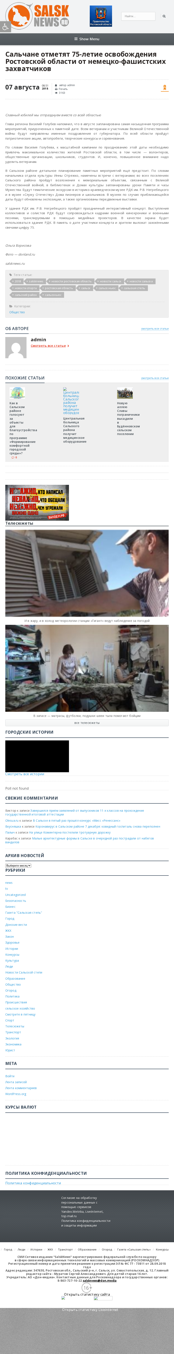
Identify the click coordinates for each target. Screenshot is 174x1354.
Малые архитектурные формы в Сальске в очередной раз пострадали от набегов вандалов (79, 840)
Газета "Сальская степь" (23, 913)
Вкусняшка (13, 826)
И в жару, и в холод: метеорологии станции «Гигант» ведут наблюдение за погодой (87, 621)
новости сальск (110, 281)
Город (9, 918)
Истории (11, 949)
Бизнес (10, 907)
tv (6, 889)
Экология (12, 1038)
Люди (9, 966)
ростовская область (59, 288)
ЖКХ (8, 931)
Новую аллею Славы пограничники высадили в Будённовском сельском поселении (128, 418)
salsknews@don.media (100, 1281)
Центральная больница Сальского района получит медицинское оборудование (75, 429)
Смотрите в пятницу (20, 1014)
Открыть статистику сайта (87, 1294)
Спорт (9, 1020)
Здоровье (12, 942)
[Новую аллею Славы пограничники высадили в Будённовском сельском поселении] (125, 389)
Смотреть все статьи (48, 346)
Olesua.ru (12, 820)
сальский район (26, 295)
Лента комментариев (21, 1088)
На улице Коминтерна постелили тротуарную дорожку (70, 832)
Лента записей (16, 1082)
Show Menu (89, 38)
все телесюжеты (87, 723)
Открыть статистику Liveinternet (90, 1309)
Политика (12, 996)
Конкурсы (12, 955)
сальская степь (134, 288)
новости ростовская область (72, 281)
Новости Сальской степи (23, 972)
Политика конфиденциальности (33, 1183)
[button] (5, 26)
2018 (18, 281)
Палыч (10, 832)
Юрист (10, 1050)
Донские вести (16, 925)
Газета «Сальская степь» (133, 1249)
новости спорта (26, 288)
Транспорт (13, 1032)
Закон (9, 936)
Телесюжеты (14, 1026)
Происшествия (16, 1002)
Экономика (13, 1044)
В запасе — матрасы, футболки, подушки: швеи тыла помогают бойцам (86, 716)
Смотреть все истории (24, 774)
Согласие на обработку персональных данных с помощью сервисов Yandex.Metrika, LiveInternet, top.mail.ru (82, 1207)
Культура (12, 960)
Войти (10, 1076)
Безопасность (15, 901)
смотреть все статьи (155, 328)
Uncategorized (15, 895)
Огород (10, 990)
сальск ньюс (107, 288)
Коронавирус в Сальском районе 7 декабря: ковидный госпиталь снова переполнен (97, 826)
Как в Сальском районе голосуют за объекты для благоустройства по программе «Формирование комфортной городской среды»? (23, 428)
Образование (15, 978)
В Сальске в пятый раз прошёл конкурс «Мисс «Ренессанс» (76, 820)
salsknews (36, 281)
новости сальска (141, 281)
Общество (17, 312)
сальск (85, 288)
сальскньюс (53, 295)
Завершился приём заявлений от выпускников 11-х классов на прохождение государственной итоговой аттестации (74, 812)
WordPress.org (15, 1094)
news (9, 883)
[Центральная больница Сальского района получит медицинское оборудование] (71, 389)
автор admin (66, 85)
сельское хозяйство (20, 1008)
